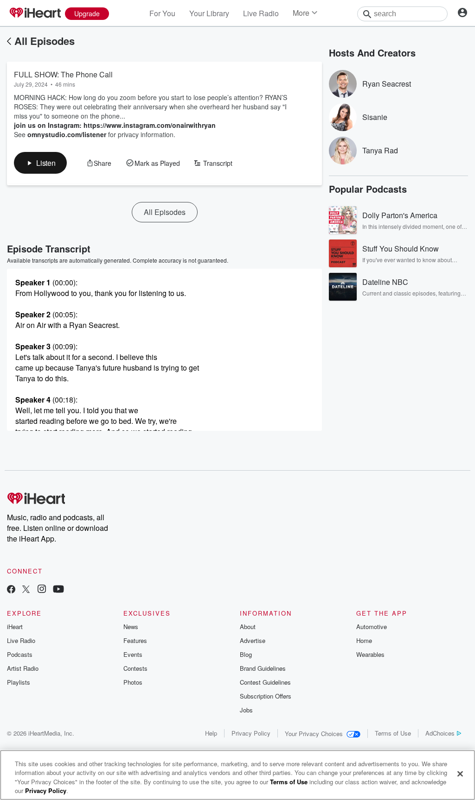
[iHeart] (35, 13)
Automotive (371, 626)
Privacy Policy (250, 733)
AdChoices (440, 733)
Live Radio (261, 13)
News (130, 626)
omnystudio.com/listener (66, 134)
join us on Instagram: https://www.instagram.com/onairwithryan (115, 125)
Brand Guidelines (263, 668)
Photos (132, 682)
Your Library (209, 13)
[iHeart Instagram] (42, 590)
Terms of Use (393, 733)
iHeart (15, 626)
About (248, 626)
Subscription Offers (265, 696)
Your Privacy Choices (314, 733)
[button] (40, 163)
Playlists (18, 682)
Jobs (246, 710)
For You (162, 13)
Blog (246, 654)
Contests (135, 668)
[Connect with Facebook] (11, 590)
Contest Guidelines (265, 682)
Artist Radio (23, 668)
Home (364, 640)
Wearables (370, 654)
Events (132, 654)
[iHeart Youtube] (58, 590)
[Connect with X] (26, 590)
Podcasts (19, 654)
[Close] (460, 773)
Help (211, 733)
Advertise (252, 640)
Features (135, 640)
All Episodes (44, 40)
